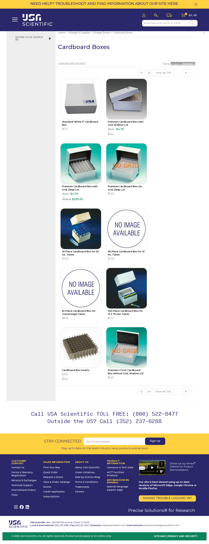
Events (47, 487)
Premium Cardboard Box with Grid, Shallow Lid (126, 123)
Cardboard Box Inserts (75, 370)
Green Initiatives (85, 472)
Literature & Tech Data (120, 467)
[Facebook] (22, 507)
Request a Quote (53, 477)
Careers (79, 492)
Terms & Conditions (86, 482)
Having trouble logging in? (167, 498)
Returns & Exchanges (24, 480)
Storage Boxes (101, 32)
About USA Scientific (87, 467)
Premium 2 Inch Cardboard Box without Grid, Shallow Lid (125, 372)
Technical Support (22, 485)
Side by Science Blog (87, 477)
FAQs (14, 495)
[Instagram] (16, 507)
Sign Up (155, 441)
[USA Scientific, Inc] (39, 19)
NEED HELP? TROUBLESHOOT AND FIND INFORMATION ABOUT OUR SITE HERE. (104, 4)
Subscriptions (51, 497)
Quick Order (50, 472)
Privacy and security (183, 536)
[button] (157, 15)
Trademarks (82, 487)
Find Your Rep (51, 467)
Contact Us (17, 467)
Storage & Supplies (79, 32)
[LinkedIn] (27, 507)
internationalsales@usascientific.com (161, 526)
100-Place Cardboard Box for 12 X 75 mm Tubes (125, 312)
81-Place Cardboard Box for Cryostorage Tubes (79, 312)
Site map (160, 536)
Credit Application (54, 492)
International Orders (23, 490)
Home (61, 32)
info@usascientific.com (113, 526)
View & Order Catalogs (56, 482)
